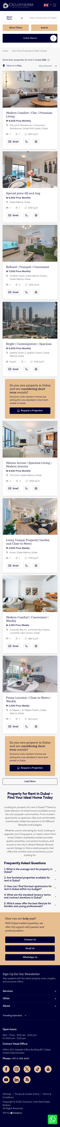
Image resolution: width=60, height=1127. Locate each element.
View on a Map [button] (14, 66)
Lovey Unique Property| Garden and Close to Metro (28, 541)
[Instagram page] (16, 1069)
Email (15, 142)
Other (6, 998)
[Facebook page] (6, 1069)
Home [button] (5, 51)
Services (8, 991)
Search (44, 28)
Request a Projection (32, 411)
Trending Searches (12, 1016)
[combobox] (43, 18)
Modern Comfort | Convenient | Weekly (27, 619)
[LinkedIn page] (16, 1079)
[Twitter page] (27, 1069)
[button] (18, 5)
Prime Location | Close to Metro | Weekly (28, 699)
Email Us (30, 949)
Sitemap (7, 1094)
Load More (30, 781)
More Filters (15, 28)
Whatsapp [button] (36, 141)
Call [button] (26, 141)
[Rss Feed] (27, 1079)
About (6, 1006)
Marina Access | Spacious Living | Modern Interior (29, 464)
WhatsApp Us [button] (30, 957)
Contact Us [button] (30, 940)
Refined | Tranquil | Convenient (27, 267)
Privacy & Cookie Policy (27, 1094)
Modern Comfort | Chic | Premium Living (29, 114)
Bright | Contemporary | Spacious (29, 344)
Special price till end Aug (23, 193)
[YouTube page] (6, 1079)
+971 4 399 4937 (20, 1059)
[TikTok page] (37, 1069)
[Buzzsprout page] (48, 1069)
